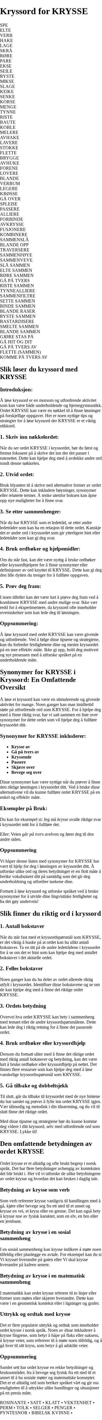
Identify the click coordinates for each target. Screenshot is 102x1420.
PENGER (63, 1407)
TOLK (22, 1407)
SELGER (41, 1407)
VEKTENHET (78, 1402)
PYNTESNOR (13, 1412)
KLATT (52, 1402)
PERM (6, 1407)
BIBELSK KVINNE (50, 1412)
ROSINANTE (13, 1402)
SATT (35, 1402)
